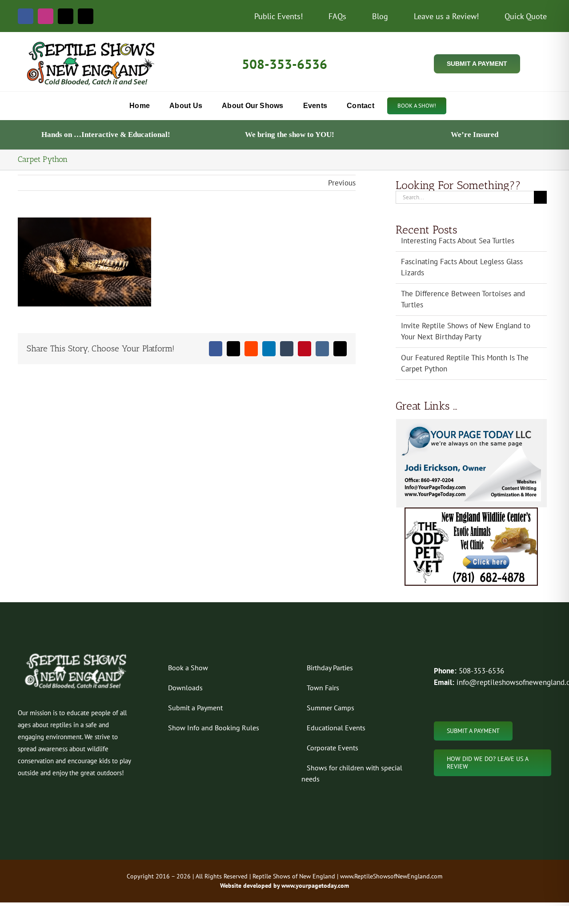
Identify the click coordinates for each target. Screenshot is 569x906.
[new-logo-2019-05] (92, 42)
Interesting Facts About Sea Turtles (457, 241)
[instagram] (45, 16)
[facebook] (25, 16)
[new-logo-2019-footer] (76, 655)
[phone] (85, 16)
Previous (342, 183)
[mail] (65, 16)
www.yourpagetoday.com (314, 886)
